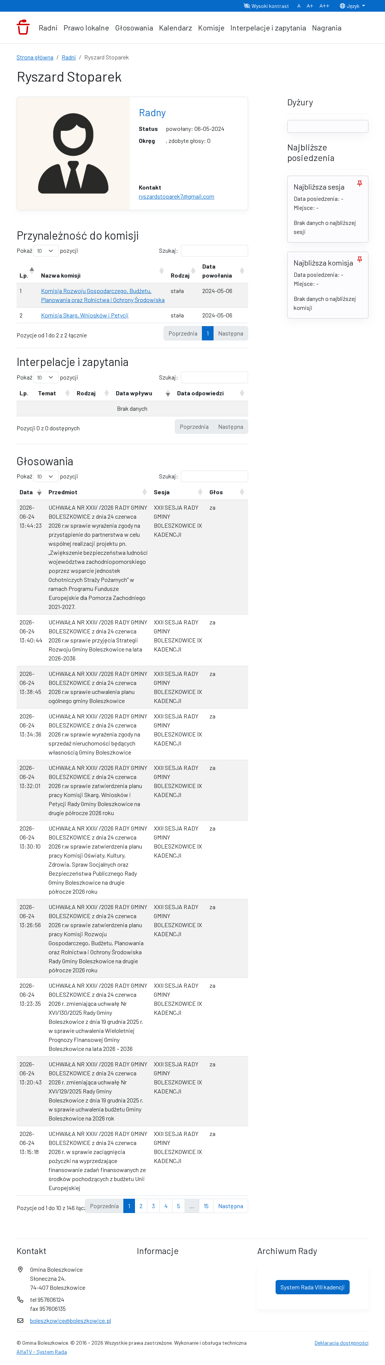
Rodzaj (180, 275)
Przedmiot (63, 491)
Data (26, 491)
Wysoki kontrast (269, 6)
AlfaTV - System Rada (42, 1351)
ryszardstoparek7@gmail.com (176, 196)
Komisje (211, 27)
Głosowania (134, 27)
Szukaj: (168, 250)
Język (353, 6)
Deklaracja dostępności (341, 1342)
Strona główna (35, 57)
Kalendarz (175, 27)
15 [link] (206, 1205)
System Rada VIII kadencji (312, 1287)
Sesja (162, 491)
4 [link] (166, 1205)
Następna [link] (230, 1205)
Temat (47, 392)
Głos (216, 491)
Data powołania (217, 271)
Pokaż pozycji (47, 250)
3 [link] (153, 1205)
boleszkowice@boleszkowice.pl (70, 1320)
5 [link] (178, 1205)
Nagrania (326, 27)
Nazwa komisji (60, 275)
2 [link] (140, 1205)
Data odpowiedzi (200, 392)
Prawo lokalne (86, 27)
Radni (48, 27)
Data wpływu (134, 392)
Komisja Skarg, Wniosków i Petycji (85, 315)
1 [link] (208, 333)
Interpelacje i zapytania (268, 27)
